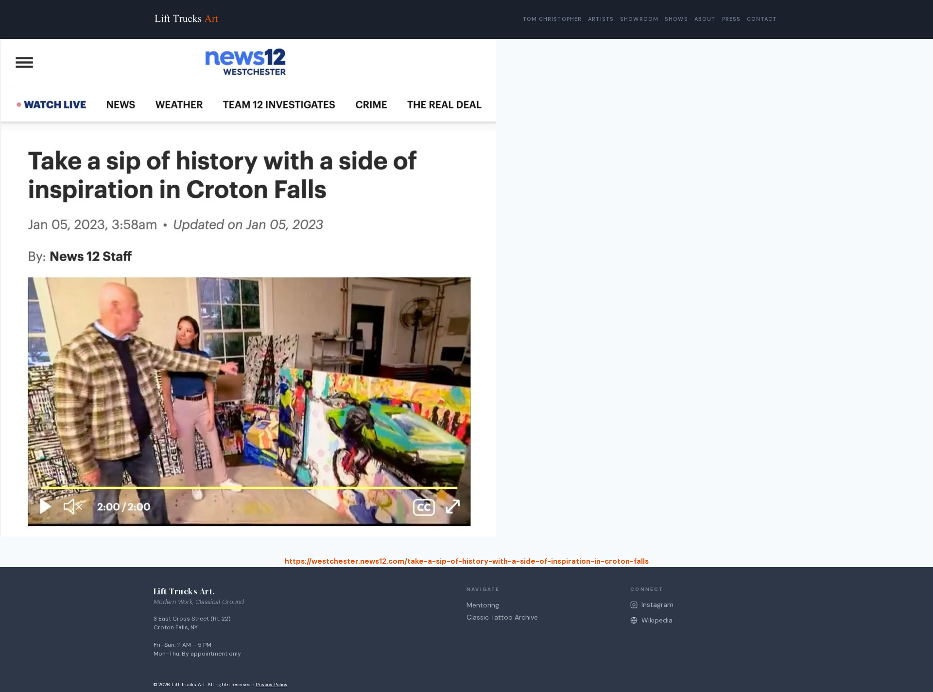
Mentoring (482, 605)
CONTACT (762, 19)
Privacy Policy (272, 684)
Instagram (657, 604)
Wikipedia (657, 620)
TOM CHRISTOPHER (552, 19)
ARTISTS (601, 19)
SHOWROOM (639, 19)
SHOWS (676, 19)
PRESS (731, 19)
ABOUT (705, 19)
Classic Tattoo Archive (502, 617)
